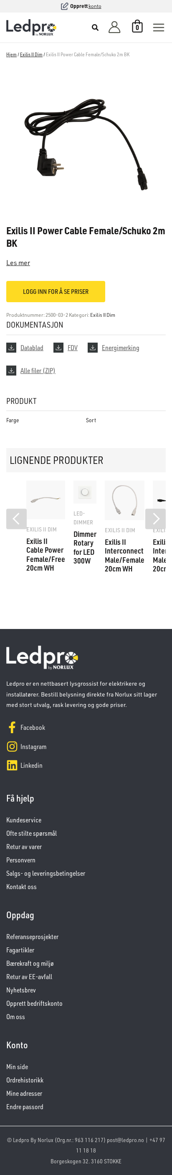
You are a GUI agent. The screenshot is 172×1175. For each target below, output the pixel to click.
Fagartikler (20, 950)
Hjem (11, 54)
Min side (17, 1066)
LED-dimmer (83, 518)
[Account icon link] (114, 27)
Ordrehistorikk (24, 1080)
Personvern (20, 860)
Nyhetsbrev (21, 990)
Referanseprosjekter (32, 936)
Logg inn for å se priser (56, 292)
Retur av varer (24, 846)
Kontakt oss (21, 886)
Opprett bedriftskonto (34, 1003)
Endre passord (24, 1106)
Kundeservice (23, 820)
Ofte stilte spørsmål (31, 833)
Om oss (15, 1016)
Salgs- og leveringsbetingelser (45, 873)
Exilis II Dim (31, 54)
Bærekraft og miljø (30, 963)
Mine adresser (24, 1093)
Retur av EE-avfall (29, 976)
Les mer (18, 262)
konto (95, 6)
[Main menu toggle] (158, 27)
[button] (95, 28)
